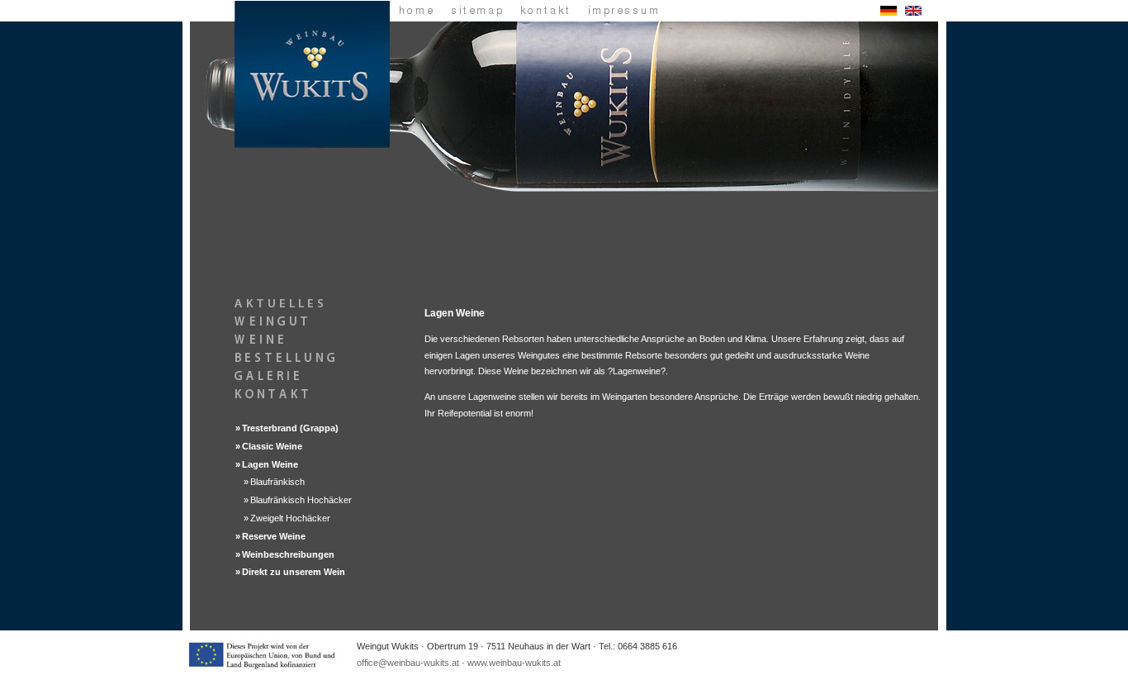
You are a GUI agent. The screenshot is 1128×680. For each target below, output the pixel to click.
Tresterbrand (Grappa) (290, 428)
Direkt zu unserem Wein (293, 572)
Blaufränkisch (277, 482)
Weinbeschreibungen (288, 554)
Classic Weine (272, 446)
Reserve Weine (274, 536)
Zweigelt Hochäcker (290, 518)
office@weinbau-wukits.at (408, 663)
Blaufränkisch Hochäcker (301, 500)
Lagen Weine (270, 464)
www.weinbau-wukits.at (514, 663)
